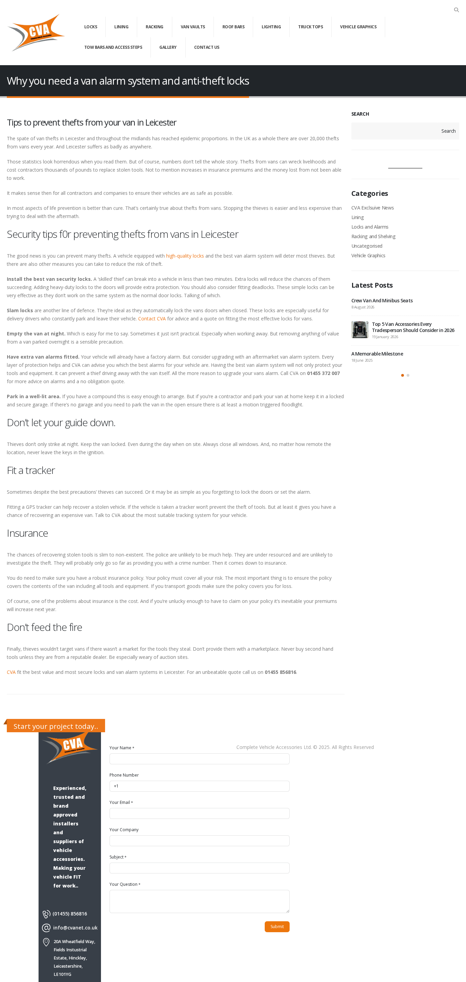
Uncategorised (366, 246)
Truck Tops (310, 27)
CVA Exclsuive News (372, 207)
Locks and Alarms (370, 226)
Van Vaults (193, 27)
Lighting (271, 27)
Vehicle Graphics (358, 27)
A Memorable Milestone (377, 353)
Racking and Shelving (373, 236)
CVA (11, 672)
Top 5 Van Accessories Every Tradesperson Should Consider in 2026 (413, 327)
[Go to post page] (359, 329)
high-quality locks (185, 255)
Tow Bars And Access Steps (113, 47)
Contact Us (206, 47)
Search (448, 131)
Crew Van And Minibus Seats (382, 300)
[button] (456, 10)
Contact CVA (152, 318)
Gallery (168, 47)
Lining (121, 27)
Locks (90, 27)
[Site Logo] (36, 33)
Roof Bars (233, 27)
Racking (154, 27)
